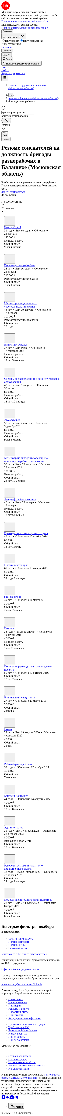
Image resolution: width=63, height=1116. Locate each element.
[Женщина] (9, 451)
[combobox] (17, 112)
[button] (5, 67)
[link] (7, 59)
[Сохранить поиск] (4, 134)
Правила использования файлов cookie (24, 27)
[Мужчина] (9, 221)
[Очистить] (6, 120)
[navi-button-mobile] (4, 78)
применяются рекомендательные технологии (30, 1076)
